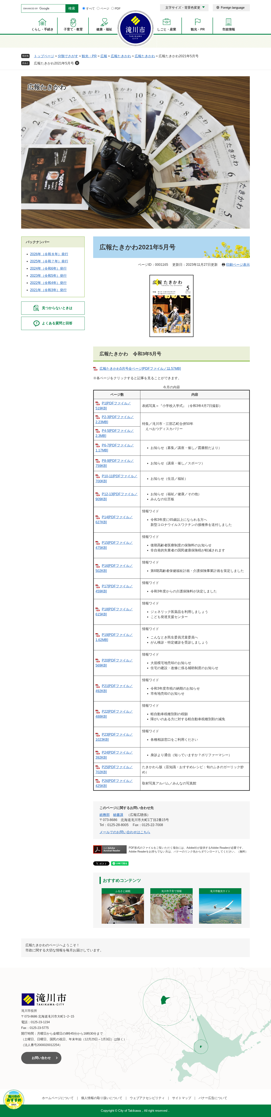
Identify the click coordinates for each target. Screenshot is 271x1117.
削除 (77, 63)
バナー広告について (213, 1098)
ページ (104, 8)
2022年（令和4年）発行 (48, 283)
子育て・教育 (73, 29)
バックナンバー (38, 242)
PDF (118, 8)
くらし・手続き (42, 29)
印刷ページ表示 (238, 264)
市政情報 (228, 29)
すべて (90, 8)
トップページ (44, 56)
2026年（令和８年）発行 (49, 254)
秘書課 (118, 815)
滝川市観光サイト (220, 891)
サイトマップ (181, 1098)
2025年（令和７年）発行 (49, 261)
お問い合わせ (41, 1058)
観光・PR (198, 29)
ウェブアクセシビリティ (147, 1098)
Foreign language (233, 7)
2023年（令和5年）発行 (48, 275)
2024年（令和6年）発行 (48, 268)
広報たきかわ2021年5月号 (54, 63)
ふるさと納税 (122, 891)
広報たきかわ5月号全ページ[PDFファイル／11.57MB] (140, 368)
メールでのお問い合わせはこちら (125, 832)
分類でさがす (68, 56)
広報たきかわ (121, 56)
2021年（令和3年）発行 (48, 290)
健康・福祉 (104, 29)
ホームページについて (58, 1098)
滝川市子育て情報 (171, 891)
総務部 (105, 815)
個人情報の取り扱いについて (101, 1098)
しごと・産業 (166, 29)
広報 (103, 56)
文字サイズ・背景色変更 (182, 7)
